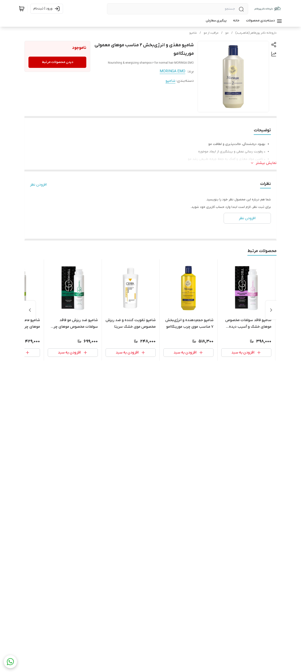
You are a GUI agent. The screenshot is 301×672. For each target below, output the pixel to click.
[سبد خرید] (21, 9)
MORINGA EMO (172, 71)
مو (227, 33)
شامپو (193, 33)
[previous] (271, 310)
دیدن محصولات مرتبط (57, 62)
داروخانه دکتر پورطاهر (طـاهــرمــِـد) (256, 33)
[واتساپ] (10, 661)
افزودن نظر (38, 184)
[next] (30, 310)
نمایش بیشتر (266, 163)
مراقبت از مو (211, 33)
